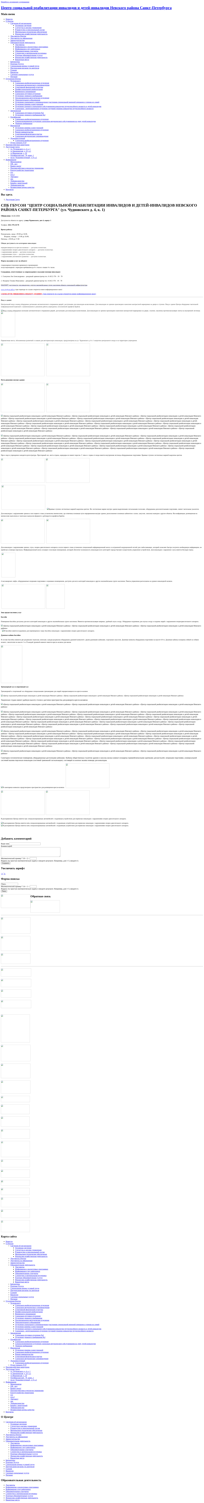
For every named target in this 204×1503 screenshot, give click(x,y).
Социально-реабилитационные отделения (32, 83)
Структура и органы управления (28, 28)
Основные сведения (23, 25)
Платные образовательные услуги (28, 55)
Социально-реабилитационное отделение (32, 119)
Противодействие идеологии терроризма (27, 168)
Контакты (10, 189)
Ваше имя (5, 844)
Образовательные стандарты (26, 51)
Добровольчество (17, 181)
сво (11, 179)
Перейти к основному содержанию (15, 2)
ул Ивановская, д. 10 (18, 153)
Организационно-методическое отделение (32, 98)
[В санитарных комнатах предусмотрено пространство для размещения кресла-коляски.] (33, 787)
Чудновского (15, 81)
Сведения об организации (20, 23)
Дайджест (14, 177)
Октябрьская (15, 117)
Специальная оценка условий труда (24, 66)
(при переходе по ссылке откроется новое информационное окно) (48, 293)
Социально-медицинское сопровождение (31, 136)
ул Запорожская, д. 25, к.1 (20, 151)
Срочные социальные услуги (22, 74)
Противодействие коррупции (17, 145)
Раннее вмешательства (24, 132)
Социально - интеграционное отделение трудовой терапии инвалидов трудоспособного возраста (54, 109)
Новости (9, 19)
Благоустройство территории (22, 170)
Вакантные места (22, 60)
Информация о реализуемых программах (31, 47)
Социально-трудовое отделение (28, 94)
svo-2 (12, 175)
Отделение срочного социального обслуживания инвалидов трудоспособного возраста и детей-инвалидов (58, 106)
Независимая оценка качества (22, 187)
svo (11, 172)
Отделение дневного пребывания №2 (30, 115)
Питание (13, 77)
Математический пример (12, 858)
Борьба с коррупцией (18, 183)
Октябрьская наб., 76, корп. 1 (22, 155)
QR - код (13, 164)
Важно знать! (15, 166)
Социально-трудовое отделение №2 (29, 113)
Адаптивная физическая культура (28, 134)
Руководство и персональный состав (30, 30)
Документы (19, 45)
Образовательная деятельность (22, 43)
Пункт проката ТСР (18, 143)
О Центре (9, 21)
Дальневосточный (17, 138)
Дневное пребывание (23, 123)
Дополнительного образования (27, 100)
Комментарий (6, 846)
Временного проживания (25, 92)
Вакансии (14, 72)
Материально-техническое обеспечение (31, 32)
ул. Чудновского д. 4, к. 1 (20, 149)
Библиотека (15, 62)
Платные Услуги (17, 64)
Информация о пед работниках (27, 49)
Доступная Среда (13, 147)
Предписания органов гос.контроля (24, 68)
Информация (11, 160)
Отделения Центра (13, 79)
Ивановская (15, 126)
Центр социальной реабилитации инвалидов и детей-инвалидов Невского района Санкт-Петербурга (86, 8)
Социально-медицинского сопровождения (32, 85)
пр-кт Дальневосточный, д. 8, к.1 (23, 158)
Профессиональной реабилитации (29, 89)
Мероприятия (15, 162)
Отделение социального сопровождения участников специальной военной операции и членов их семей (57, 102)
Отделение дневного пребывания (28, 96)
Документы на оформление (21, 38)
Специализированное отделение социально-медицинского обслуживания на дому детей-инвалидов (55, 121)
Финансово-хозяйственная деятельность (31, 34)
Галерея (13, 70)
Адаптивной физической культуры (29, 87)
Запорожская (15, 111)
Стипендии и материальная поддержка (31, 53)
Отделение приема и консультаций (29, 104)
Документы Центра (18, 36)
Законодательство (17, 40)
